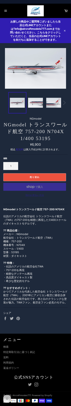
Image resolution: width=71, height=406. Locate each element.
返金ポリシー (11, 367)
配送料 (19, 149)
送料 (6, 357)
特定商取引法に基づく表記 (19, 352)
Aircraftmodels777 (22, 395)
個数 (5, 158)
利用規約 (8, 362)
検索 (6, 346)
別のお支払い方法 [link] (34, 195)
